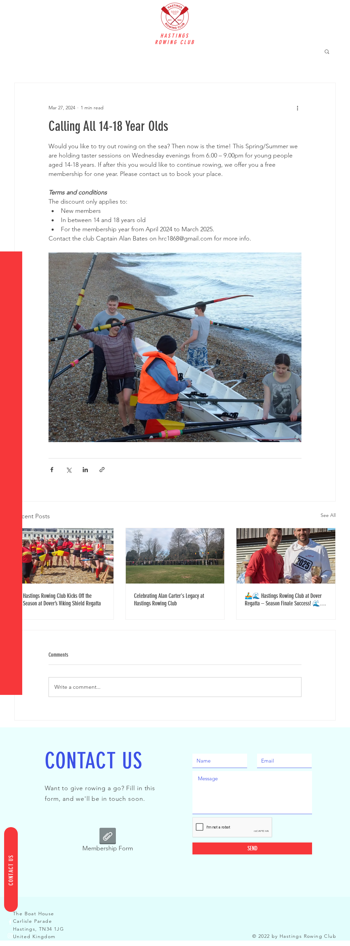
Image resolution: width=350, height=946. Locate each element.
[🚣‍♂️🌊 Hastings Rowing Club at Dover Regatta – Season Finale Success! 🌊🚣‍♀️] (286, 556)
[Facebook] (10, 922)
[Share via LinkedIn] (85, 469)
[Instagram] (10, 935)
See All (328, 515)
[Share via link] (102, 469)
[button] (12, 10)
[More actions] (297, 108)
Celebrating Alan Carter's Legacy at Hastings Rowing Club (169, 599)
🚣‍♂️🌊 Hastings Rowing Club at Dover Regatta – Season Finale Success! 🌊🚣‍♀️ (283, 599)
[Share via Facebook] (52, 469)
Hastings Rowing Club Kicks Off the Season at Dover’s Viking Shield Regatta (62, 599)
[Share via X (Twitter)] (68, 469)
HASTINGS (174, 35)
